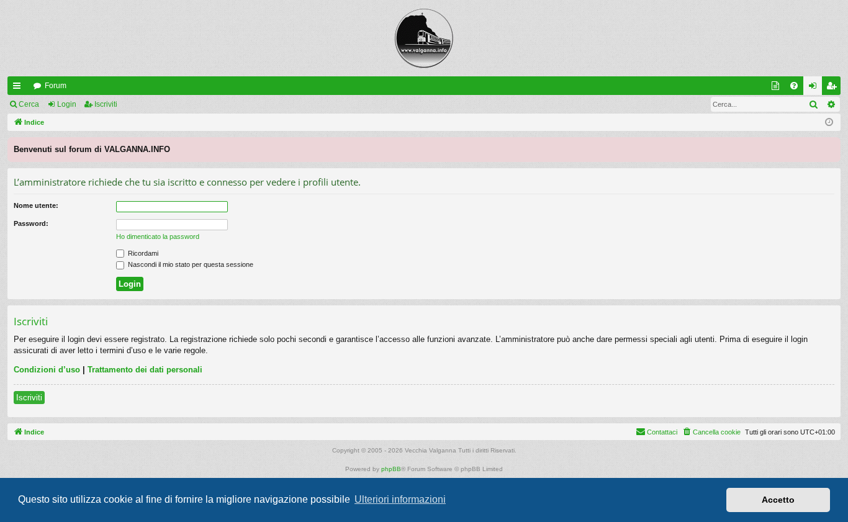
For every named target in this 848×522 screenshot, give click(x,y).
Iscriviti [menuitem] (834, 88)
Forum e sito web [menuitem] (778, 88)
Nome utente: (36, 205)
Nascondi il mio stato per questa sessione (189, 264)
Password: (31, 223)
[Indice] (424, 38)
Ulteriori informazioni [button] (400, 499)
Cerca (29, 104)
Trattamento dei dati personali (145, 369)
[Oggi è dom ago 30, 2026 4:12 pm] (829, 122)
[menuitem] (794, 85)
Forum (55, 85)
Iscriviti (105, 104)
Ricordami (142, 253)
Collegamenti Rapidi (19, 88)
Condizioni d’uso (47, 369)
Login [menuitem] (815, 88)
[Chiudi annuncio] (830, 147)
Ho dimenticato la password (157, 236)
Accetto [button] (778, 500)
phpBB (391, 469)
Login (66, 104)
